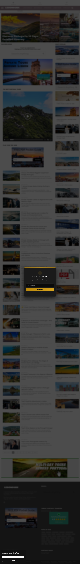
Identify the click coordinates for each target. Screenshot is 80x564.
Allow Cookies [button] (13, 557)
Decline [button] (13, 560)
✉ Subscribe (40, 289)
